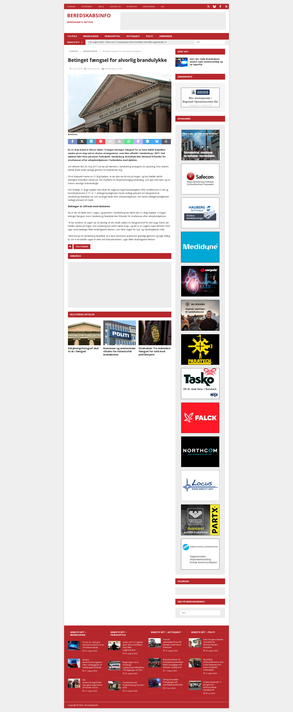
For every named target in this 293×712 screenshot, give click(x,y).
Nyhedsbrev (86, 6)
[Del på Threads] (166, 141)
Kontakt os (115, 6)
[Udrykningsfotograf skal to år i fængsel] (84, 332)
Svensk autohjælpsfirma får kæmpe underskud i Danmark (172, 643)
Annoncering (149, 6)
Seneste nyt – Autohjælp (166, 632)
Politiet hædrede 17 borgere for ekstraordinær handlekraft (212, 686)
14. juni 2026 (170, 688)
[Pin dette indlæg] (100, 141)
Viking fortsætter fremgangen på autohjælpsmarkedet (173, 682)
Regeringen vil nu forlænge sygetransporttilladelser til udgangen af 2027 (133, 666)
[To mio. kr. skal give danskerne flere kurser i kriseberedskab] (74, 645)
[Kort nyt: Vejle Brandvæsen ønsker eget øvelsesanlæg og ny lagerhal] (181, 62)
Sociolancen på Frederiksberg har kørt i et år (133, 685)
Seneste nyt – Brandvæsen (78, 633)
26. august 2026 (212, 650)
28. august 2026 (131, 673)
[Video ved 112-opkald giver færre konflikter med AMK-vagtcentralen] (114, 645)
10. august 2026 (171, 650)
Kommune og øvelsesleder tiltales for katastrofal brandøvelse (119, 351)
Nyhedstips (132, 6)
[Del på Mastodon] (138, 141)
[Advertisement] (173, 21)
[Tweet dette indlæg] (82, 141)
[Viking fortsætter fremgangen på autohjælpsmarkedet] (154, 682)
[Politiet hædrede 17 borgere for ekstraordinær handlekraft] (195, 685)
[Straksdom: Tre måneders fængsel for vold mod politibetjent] (155, 332)
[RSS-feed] (208, 6)
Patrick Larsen (93, 68)
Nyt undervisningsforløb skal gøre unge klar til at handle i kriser (92, 683)
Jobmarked (165, 36)
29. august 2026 (91, 651)
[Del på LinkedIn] (91, 141)
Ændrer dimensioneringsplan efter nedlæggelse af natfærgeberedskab (92, 663)
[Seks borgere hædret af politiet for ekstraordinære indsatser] (195, 642)
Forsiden (71, 6)
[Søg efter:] (210, 41)
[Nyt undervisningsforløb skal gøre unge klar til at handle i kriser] (74, 683)
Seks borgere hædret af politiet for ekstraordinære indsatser (213, 643)
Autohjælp (133, 36)
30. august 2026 (131, 653)
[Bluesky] (214, 6)
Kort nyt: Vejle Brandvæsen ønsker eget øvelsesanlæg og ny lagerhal (206, 61)
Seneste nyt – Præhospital (118, 633)
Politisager (82, 246)
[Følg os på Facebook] (220, 6)
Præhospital (112, 36)
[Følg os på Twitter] (226, 6)
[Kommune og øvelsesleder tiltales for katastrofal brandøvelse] (119, 332)
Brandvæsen (90, 36)
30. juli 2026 (210, 693)
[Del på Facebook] (72, 141)
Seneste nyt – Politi (203, 632)
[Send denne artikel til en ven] (110, 141)
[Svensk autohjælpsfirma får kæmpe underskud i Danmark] (154, 642)
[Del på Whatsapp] (128, 141)
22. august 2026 (131, 691)
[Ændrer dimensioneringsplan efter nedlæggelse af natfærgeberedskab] (74, 663)
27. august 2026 (91, 671)
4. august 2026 (211, 673)
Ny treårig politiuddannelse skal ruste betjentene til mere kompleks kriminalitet (213, 664)
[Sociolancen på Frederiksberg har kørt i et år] (114, 685)
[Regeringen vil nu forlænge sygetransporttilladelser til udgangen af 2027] (114, 665)
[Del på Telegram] (147, 141)
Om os (101, 6)
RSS (162, 6)
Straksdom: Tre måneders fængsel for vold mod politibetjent (154, 351)
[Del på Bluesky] (156, 141)
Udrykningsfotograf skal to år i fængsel (83, 350)
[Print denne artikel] (119, 141)
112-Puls (72, 36)
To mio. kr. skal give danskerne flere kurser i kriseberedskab (93, 645)
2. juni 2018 (77, 68)
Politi (149, 36)
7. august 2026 (171, 671)
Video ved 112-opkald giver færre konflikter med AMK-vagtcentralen (133, 646)
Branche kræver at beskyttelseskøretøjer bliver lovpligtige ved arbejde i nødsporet (173, 663)
